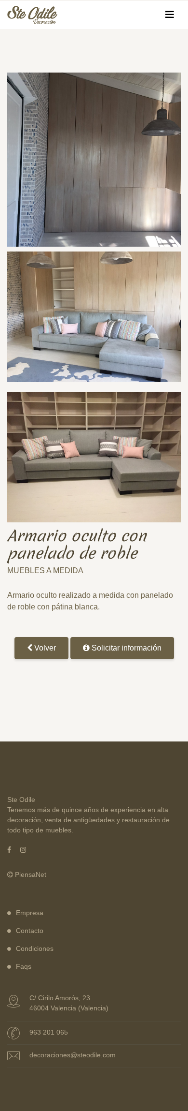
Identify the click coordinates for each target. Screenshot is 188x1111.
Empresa (29, 913)
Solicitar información (125, 648)
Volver (44, 648)
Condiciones (35, 948)
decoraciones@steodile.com (72, 1055)
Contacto (29, 930)
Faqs (23, 966)
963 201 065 (48, 1032)
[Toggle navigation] (170, 14)
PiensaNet (29, 874)
